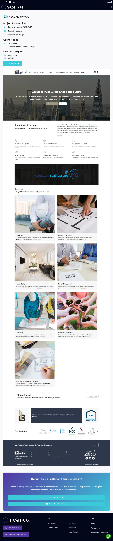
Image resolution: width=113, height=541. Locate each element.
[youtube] (10, 2)
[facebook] (2, 2)
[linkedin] (14, 2)
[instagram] (6, 2)
